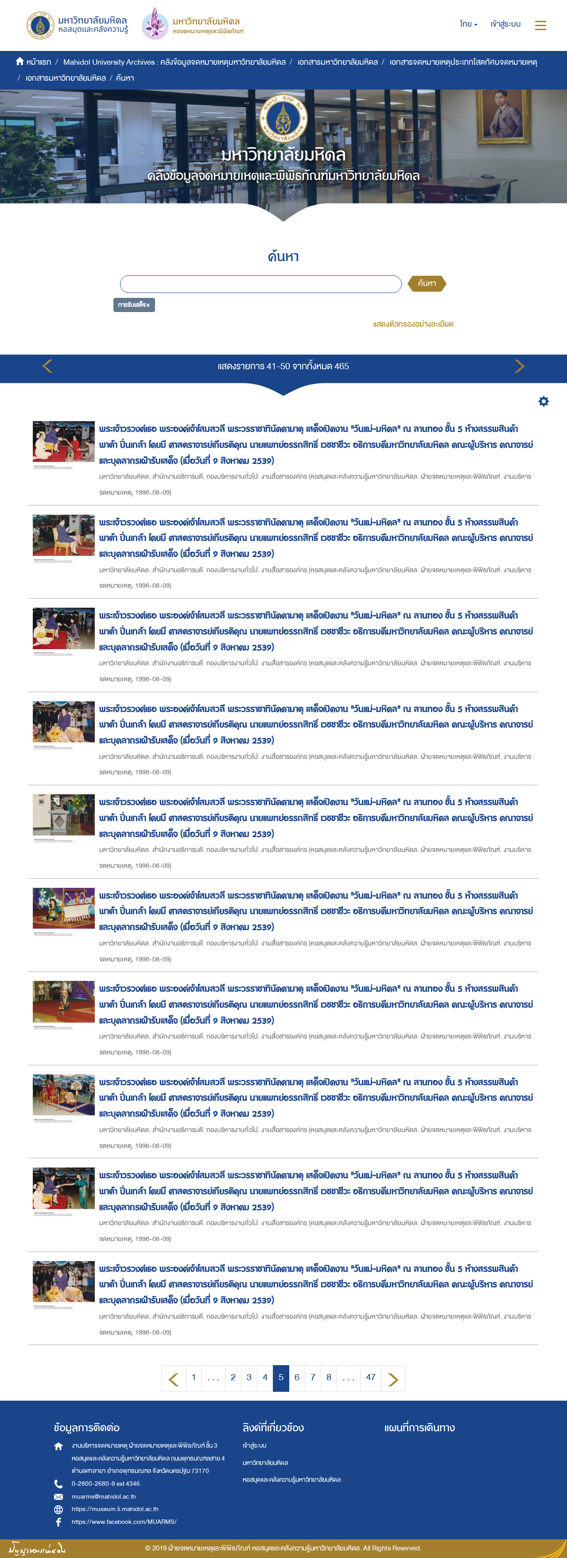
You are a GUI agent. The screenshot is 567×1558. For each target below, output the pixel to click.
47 (371, 1377)
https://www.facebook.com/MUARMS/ (124, 1521)
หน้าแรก (39, 62)
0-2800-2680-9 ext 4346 (106, 1483)
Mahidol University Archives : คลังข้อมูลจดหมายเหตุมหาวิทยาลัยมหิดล (174, 62)
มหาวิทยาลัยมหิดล (265, 1462)
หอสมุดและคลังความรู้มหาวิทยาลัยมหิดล (292, 1479)
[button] (469, 24)
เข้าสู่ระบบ (254, 1445)
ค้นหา (427, 283)
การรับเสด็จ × (134, 305)
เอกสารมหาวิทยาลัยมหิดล (338, 62)
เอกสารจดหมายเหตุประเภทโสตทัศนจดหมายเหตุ (463, 62)
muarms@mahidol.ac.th (104, 1496)
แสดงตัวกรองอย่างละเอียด (413, 324)
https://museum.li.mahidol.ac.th (115, 1509)
